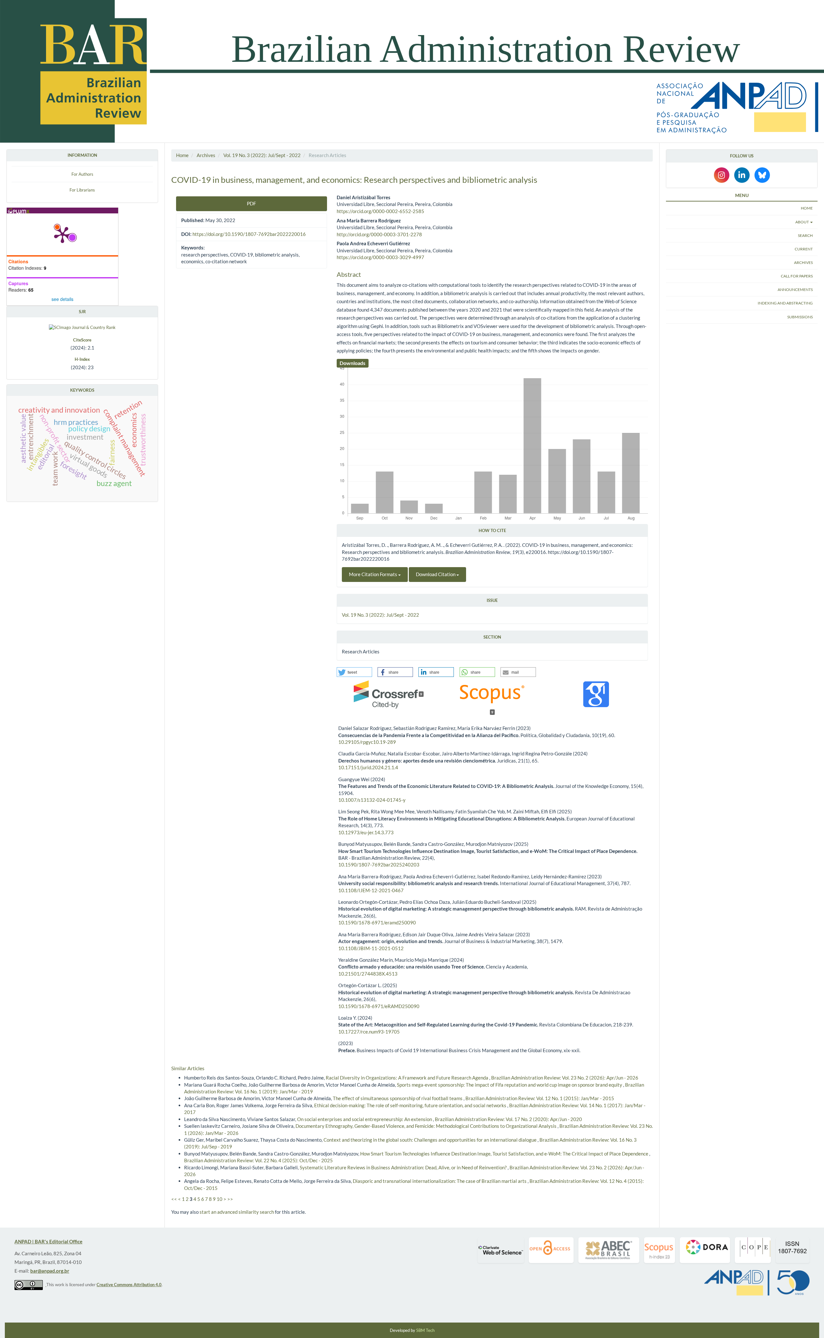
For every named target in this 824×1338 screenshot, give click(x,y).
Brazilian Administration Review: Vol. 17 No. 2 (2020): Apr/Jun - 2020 (508, 1119)
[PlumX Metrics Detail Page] (62, 234)
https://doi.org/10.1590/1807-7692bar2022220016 (249, 234)
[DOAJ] (551, 1250)
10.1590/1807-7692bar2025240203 (378, 864)
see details (62, 299)
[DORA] (705, 1250)
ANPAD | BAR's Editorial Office (48, 1241)
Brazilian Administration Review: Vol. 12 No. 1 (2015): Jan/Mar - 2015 (539, 1098)
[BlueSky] (762, 175)
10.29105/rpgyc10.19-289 (367, 742)
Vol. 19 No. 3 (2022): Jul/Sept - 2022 (262, 155)
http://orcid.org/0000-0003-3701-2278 (379, 234)
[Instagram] (721, 175)
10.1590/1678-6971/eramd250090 (377, 922)
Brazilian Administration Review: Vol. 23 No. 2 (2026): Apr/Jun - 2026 (564, 1078)
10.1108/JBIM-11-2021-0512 (371, 948)
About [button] (802, 221)
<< (174, 1199)
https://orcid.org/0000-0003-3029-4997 (380, 257)
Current (804, 249)
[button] (354, 672)
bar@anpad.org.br (49, 1271)
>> (230, 1199)
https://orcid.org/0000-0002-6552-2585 (380, 211)
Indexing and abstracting (785, 303)
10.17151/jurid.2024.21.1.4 (368, 767)
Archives (206, 155)
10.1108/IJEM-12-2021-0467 (371, 890)
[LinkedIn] (742, 175)
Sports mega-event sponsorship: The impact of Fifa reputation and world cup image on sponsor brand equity (510, 1085)
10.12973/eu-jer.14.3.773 (366, 832)
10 (219, 1199)
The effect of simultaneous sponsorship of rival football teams (398, 1098)
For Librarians (82, 189)
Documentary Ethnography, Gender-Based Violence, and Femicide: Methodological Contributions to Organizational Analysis (426, 1126)
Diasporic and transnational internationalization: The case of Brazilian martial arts (440, 1181)
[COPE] (753, 1250)
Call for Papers (797, 276)
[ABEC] (608, 1250)
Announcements (795, 289)
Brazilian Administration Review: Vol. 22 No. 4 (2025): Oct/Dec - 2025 (258, 1160)
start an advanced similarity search (237, 1212)
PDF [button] (251, 203)
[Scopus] (659, 1250)
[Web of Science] (501, 1250)
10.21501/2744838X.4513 (368, 974)
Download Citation (436, 574)
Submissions (800, 316)
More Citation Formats (373, 574)
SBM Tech (425, 1330)
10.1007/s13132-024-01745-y (372, 800)
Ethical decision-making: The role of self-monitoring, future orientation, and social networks (410, 1105)
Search (805, 235)
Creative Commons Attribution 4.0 (129, 1284)
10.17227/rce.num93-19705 (369, 1031)
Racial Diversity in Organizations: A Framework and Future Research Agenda (407, 1078)
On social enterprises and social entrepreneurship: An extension (365, 1119)
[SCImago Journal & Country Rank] (82, 327)
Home (182, 155)
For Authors (82, 174)
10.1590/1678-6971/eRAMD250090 (378, 1006)
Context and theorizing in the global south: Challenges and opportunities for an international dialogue (430, 1140)
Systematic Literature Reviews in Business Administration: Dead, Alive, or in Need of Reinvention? (404, 1167)
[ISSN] (793, 1250)
